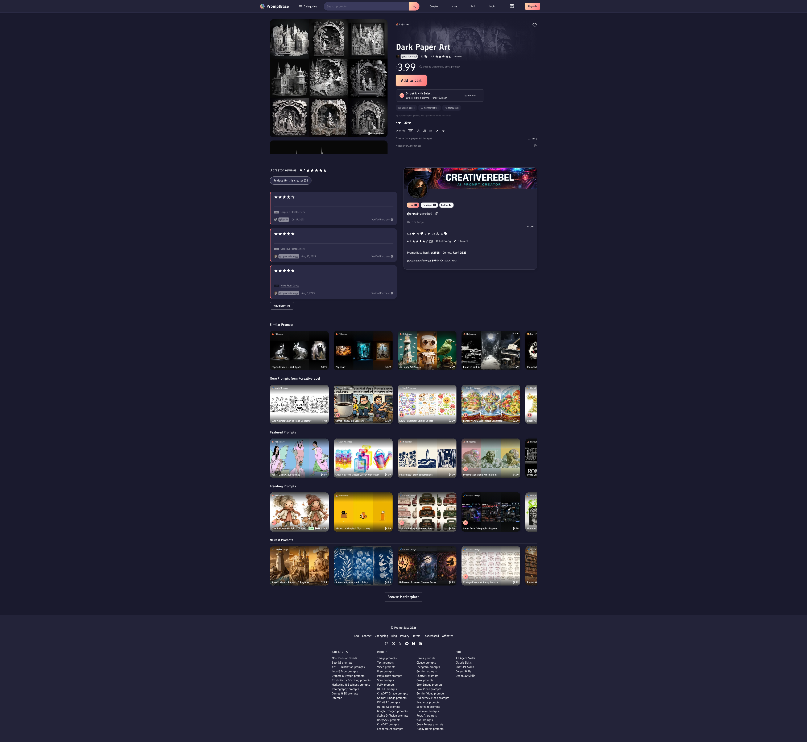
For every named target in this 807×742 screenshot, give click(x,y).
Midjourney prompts (389, 676)
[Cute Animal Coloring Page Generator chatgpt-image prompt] (299, 404)
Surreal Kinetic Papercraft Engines (290, 582)
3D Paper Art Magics (410, 367)
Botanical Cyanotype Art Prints (352, 582)
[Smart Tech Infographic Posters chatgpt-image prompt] (491, 512)
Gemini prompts (427, 671)
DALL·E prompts (387, 689)
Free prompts (385, 671)
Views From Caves (290, 285)
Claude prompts (426, 662)
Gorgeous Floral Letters (293, 212)
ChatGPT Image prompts (392, 693)
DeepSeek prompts (388, 720)
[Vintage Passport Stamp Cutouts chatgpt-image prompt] (491, 566)
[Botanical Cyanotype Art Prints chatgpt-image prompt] (363, 566)
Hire (454, 6)
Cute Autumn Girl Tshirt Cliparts (289, 528)
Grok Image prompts (429, 684)
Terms (416, 636)
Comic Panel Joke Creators (349, 420)
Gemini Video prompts (430, 693)
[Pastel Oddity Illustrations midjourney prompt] (299, 458)
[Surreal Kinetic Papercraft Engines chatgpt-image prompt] (299, 566)
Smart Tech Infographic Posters (480, 528)
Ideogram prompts (428, 667)
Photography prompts (345, 689)
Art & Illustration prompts (348, 667)
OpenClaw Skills (465, 676)
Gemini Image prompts (391, 698)
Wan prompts (425, 720)
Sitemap (337, 698)
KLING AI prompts (388, 702)
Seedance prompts (428, 702)
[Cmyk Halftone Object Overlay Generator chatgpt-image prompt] (363, 458)
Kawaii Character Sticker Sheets (416, 420)
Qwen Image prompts (430, 724)
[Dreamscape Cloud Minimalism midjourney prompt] (491, 458)
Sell (473, 6)
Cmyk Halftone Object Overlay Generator (357, 474)
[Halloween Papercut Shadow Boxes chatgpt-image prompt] (427, 566)
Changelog (381, 636)
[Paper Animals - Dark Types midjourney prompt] (299, 350)
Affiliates (447, 636)
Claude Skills (464, 662)
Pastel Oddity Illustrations (286, 474)
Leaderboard (431, 636)
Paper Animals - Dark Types (286, 367)
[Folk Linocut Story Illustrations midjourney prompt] (427, 458)
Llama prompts (426, 658)
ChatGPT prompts (388, 724)
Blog (394, 636)
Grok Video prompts (429, 689)
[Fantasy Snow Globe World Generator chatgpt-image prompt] (491, 404)
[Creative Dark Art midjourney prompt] (491, 350)
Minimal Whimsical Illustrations (352, 528)
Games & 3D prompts (345, 693)
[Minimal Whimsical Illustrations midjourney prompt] (363, 512)
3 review (458, 57)
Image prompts (387, 658)
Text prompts (385, 662)
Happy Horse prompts (430, 729)
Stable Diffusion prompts (392, 715)
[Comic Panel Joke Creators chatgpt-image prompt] (363, 404)
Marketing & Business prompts (351, 684)
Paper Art (340, 367)
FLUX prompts (385, 684)
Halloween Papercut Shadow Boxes (417, 582)
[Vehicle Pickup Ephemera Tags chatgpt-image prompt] (427, 512)
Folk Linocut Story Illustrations (416, 474)
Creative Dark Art (472, 367)
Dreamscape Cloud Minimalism (480, 474)
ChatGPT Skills (465, 667)
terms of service (443, 115)
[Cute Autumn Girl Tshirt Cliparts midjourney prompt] (299, 512)
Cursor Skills (463, 671)
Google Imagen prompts (392, 711)
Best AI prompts (342, 662)
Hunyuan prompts (428, 711)
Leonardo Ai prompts (390, 729)
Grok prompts (425, 680)
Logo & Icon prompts (345, 671)
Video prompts (386, 667)
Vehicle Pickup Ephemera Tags (416, 528)
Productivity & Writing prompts (351, 680)
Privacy (404, 636)
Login (492, 6)
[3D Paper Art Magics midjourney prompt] (427, 350)
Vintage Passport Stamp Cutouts (480, 582)
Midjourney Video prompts (433, 698)
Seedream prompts (428, 707)
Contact (367, 636)
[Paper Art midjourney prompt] (363, 350)
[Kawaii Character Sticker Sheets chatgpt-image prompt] (427, 404)
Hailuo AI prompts (388, 707)
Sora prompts (385, 680)
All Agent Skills (465, 658)
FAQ (356, 636)
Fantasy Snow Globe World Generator (482, 420)
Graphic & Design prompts (348, 676)
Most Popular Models (344, 658)
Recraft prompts (427, 715)
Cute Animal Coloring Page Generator (291, 420)
